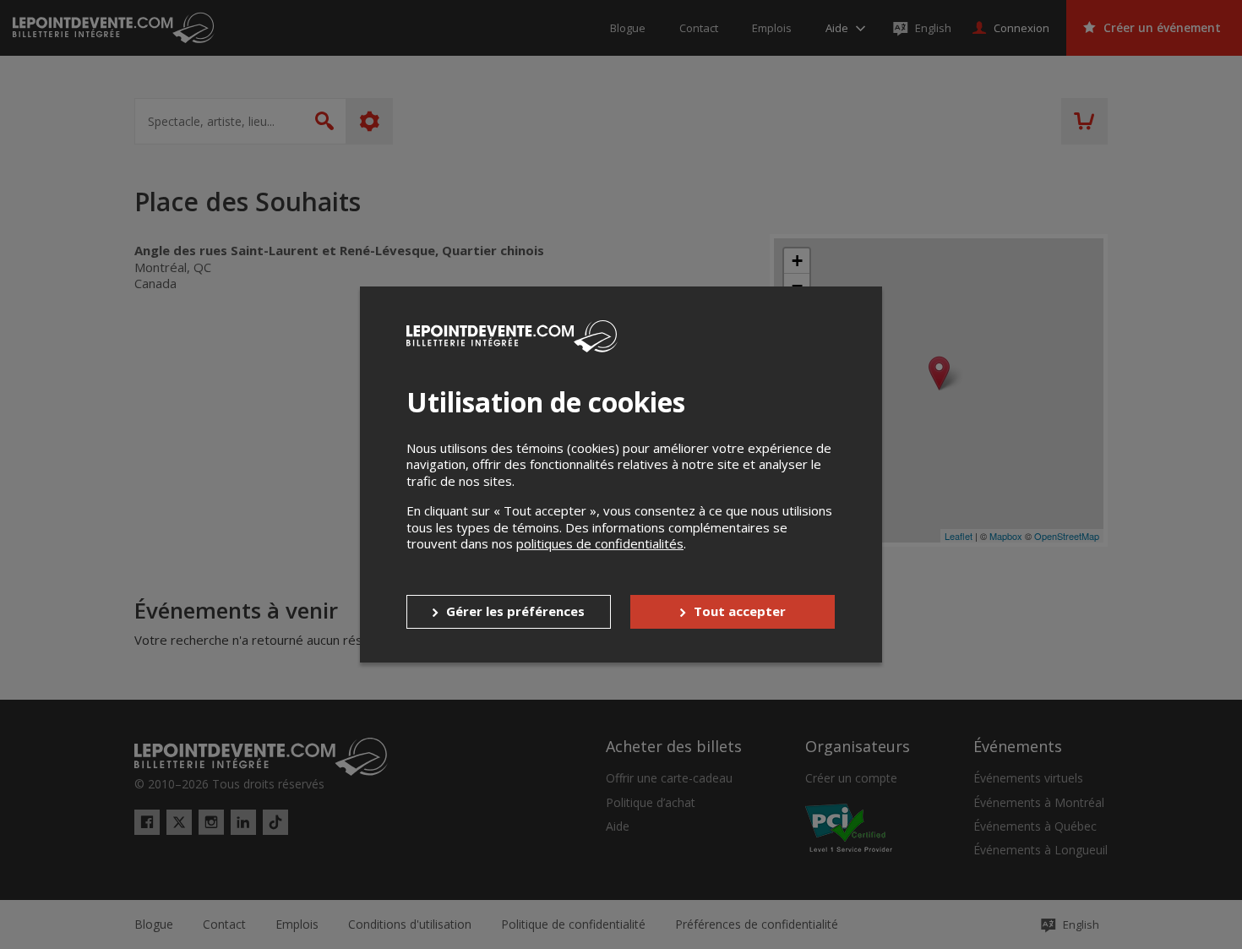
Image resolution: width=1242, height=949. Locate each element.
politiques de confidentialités (600, 543)
